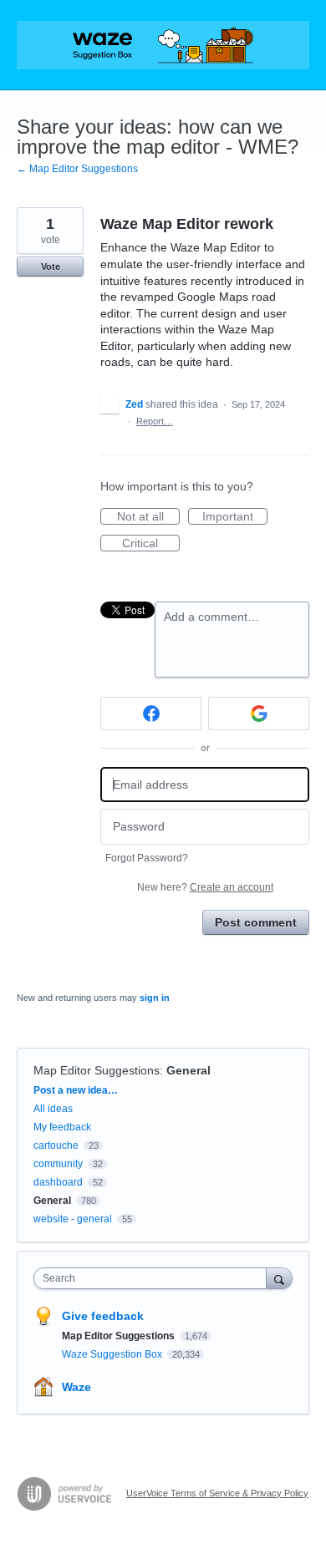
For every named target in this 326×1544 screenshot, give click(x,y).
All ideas (53, 1109)
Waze (76, 1387)
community (58, 1164)
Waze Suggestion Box (113, 1354)
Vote (50, 267)
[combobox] (154, 1278)
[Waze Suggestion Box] (163, 45)
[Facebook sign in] (150, 713)
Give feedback (103, 1316)
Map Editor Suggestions (96, 1070)
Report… (154, 421)
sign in (155, 998)
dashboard (58, 1182)
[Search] (279, 1277)
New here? (205, 887)
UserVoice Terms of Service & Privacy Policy (217, 1493)
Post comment (256, 922)
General (188, 1070)
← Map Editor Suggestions (77, 169)
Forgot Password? (146, 858)
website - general (72, 1219)
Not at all (148, 517)
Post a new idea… (75, 1090)
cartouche (56, 1145)
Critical (151, 543)
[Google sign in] (258, 713)
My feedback (62, 1127)
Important (234, 517)
